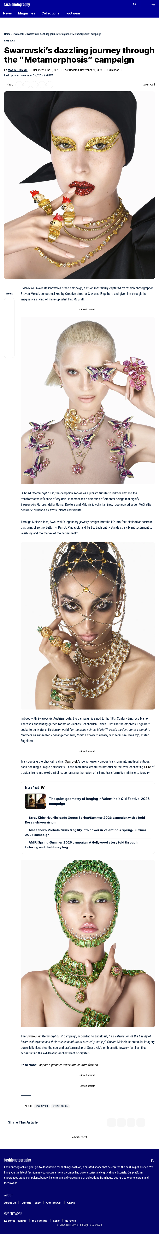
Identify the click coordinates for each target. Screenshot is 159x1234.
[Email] (34, 84)
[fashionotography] (17, 4)
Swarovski (18, 34)
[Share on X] (19, 84)
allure (147, 767)
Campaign (9, 40)
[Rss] (152, 1161)
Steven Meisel (60, 1106)
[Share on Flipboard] (26, 84)
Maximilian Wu (18, 70)
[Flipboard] (144, 1161)
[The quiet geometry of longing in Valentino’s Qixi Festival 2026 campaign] (35, 801)
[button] (127, 4)
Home (7, 34)
